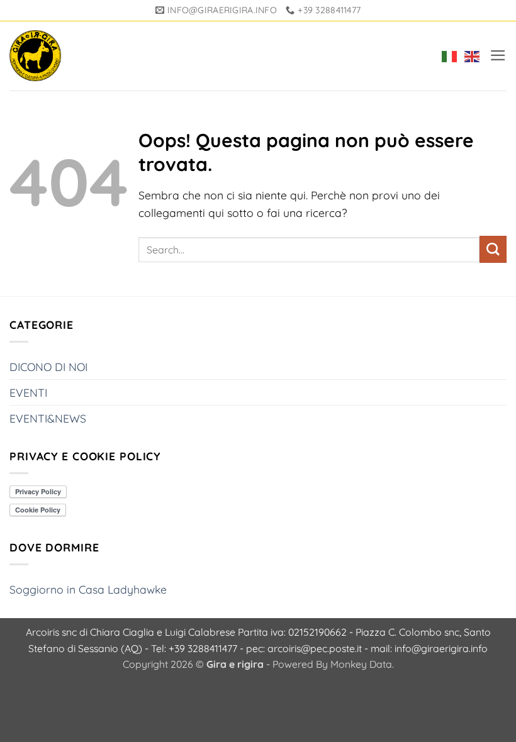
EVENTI (28, 392)
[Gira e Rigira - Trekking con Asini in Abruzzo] (35, 56)
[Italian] (446, 56)
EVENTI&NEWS (47, 418)
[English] (469, 56)
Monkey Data (361, 664)
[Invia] (493, 249)
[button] (498, 55)
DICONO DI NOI (48, 367)
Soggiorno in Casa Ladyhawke (88, 589)
